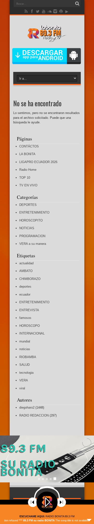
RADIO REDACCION (34, 415)
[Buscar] (77, 3)
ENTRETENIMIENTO (34, 212)
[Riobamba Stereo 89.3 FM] (47, 38)
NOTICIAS (26, 228)
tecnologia (26, 372)
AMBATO (26, 271)
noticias (24, 349)
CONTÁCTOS (29, 146)
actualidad (26, 263)
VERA (23, 380)
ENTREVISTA (29, 310)
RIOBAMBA (27, 357)
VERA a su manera (32, 244)
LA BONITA (27, 154)
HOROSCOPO (29, 326)
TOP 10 (24, 177)
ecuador (24, 294)
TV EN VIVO (28, 185)
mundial (24, 341)
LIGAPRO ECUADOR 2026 (38, 162)
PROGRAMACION (32, 236)
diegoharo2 (26, 407)
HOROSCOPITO (31, 220)
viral (22, 388)
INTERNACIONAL (32, 333)
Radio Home (27, 169)
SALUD (24, 364)
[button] (86, 459)
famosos (25, 318)
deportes (25, 286)
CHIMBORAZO (29, 279)
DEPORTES (28, 205)
